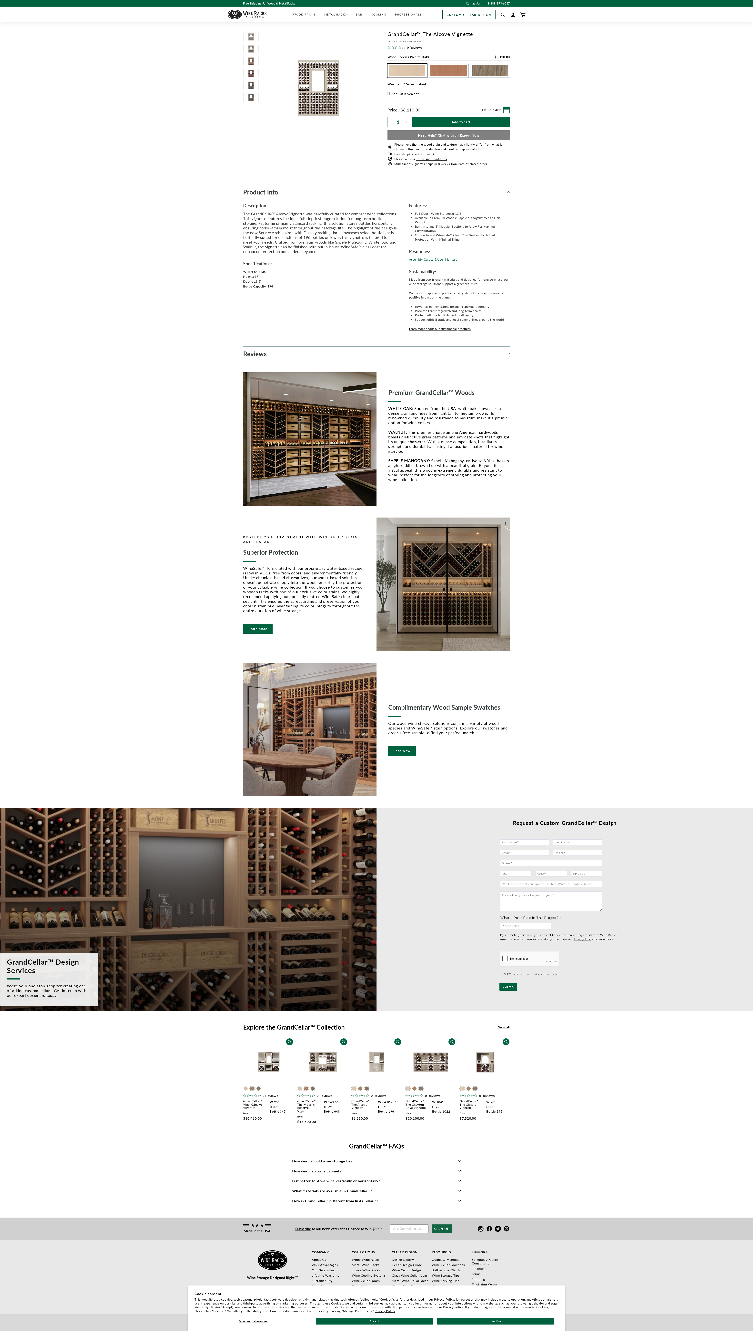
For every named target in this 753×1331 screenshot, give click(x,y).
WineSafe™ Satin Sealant (406, 84)
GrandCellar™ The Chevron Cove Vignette (416, 1104)
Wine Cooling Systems (369, 1275)
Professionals (408, 14)
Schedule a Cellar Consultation (485, 1261)
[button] (503, 14)
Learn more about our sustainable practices (440, 328)
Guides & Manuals (445, 1259)
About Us (319, 1259)
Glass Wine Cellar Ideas (409, 1275)
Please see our (420, 159)
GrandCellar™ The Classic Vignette (469, 1104)
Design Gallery (403, 1259)
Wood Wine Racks (365, 1259)
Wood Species (448, 57)
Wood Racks (304, 14)
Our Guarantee (323, 1270)
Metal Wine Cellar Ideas (410, 1280)
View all (504, 1027)
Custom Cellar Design (469, 15)
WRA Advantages (325, 1265)
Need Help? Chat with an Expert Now (448, 135)
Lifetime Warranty (325, 1275)
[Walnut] (258, 1089)
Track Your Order (484, 1284)
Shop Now (402, 750)
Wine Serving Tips (445, 1280)
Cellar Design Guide (407, 1265)
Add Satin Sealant (405, 93)
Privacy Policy (385, 1311)
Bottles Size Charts (446, 1270)
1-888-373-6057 (499, 3)
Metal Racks (335, 14)
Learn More (257, 628)
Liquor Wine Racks (366, 1270)
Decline (495, 1321)
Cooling (378, 14)
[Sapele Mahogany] (252, 1089)
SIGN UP (442, 1229)
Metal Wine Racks (365, 1265)
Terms (476, 1274)
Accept (374, 1321)
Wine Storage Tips (446, 1275)
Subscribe (303, 1228)
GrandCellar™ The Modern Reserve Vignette (306, 1106)
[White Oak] (245, 1089)
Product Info (260, 191)
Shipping (478, 1279)
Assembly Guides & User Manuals (433, 259)
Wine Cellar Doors (366, 1280)
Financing (479, 1268)
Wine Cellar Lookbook (448, 1265)
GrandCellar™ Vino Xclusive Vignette (253, 1104)
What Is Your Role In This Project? (529, 918)
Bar (359, 14)
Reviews (255, 353)
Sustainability (322, 1280)
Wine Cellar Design (406, 1270)
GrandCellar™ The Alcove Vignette (360, 1104)
